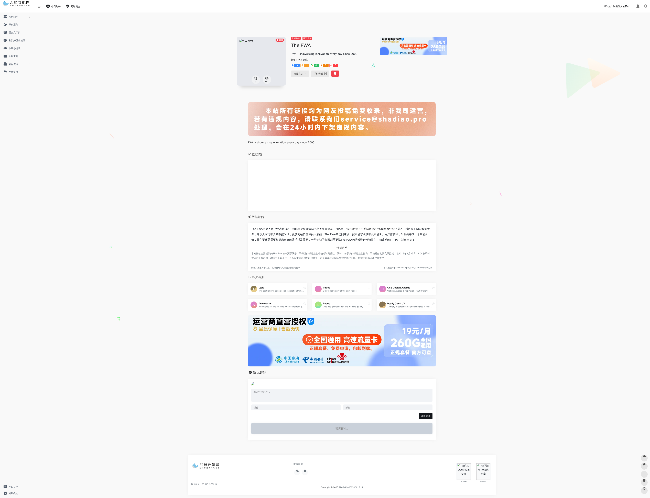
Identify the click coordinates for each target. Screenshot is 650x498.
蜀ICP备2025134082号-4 (351, 487)
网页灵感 (307, 38)
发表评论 (425, 416)
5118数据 (353, 228)
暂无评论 (259, 372)
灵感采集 (296, 38)
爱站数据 (368, 228)
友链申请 (298, 464)
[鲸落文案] (206, 467)
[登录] (638, 6)
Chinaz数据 (386, 228)
